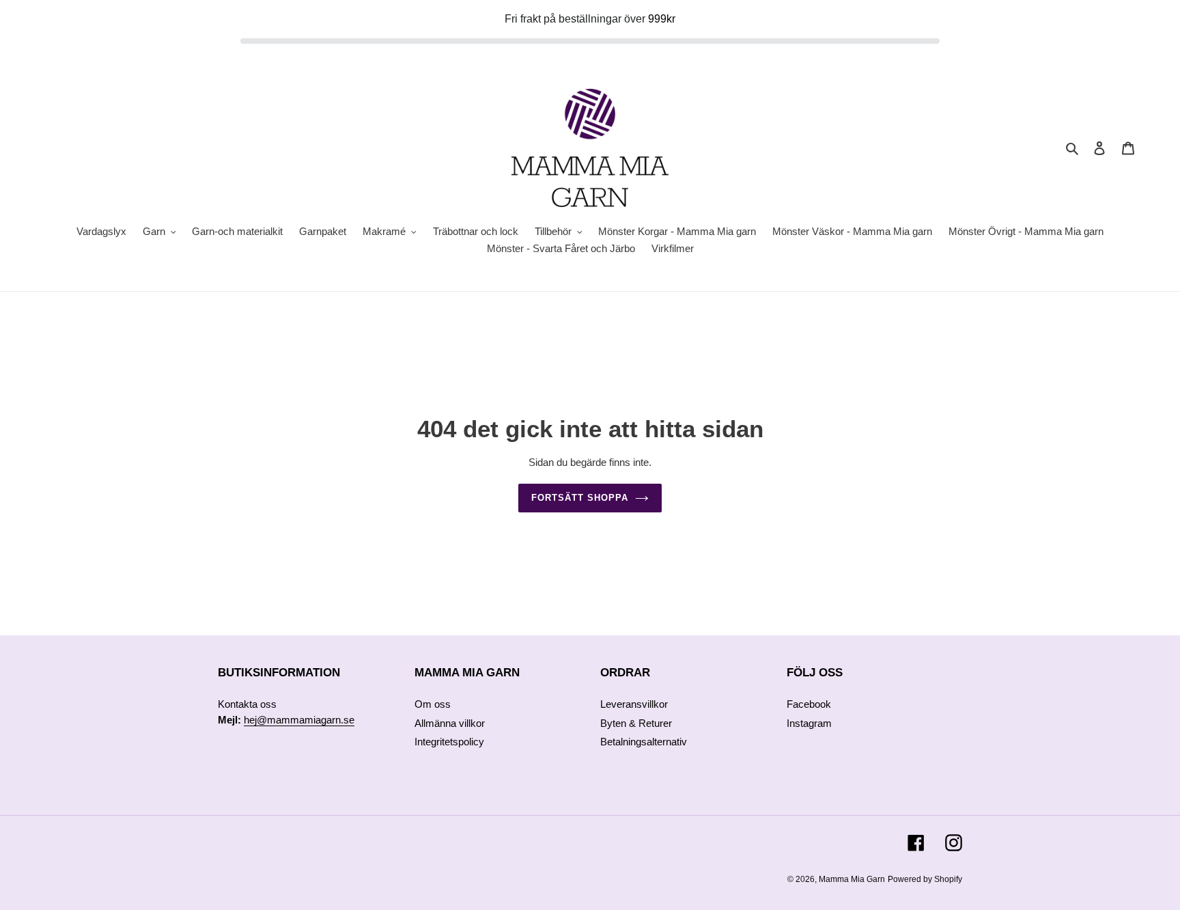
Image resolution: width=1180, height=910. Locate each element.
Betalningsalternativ (643, 741)
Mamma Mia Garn (852, 879)
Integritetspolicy (449, 741)
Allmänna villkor (450, 723)
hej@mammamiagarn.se (299, 720)
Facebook (809, 704)
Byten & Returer (636, 723)
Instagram (809, 723)
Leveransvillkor (634, 704)
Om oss (433, 704)
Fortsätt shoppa (580, 498)
